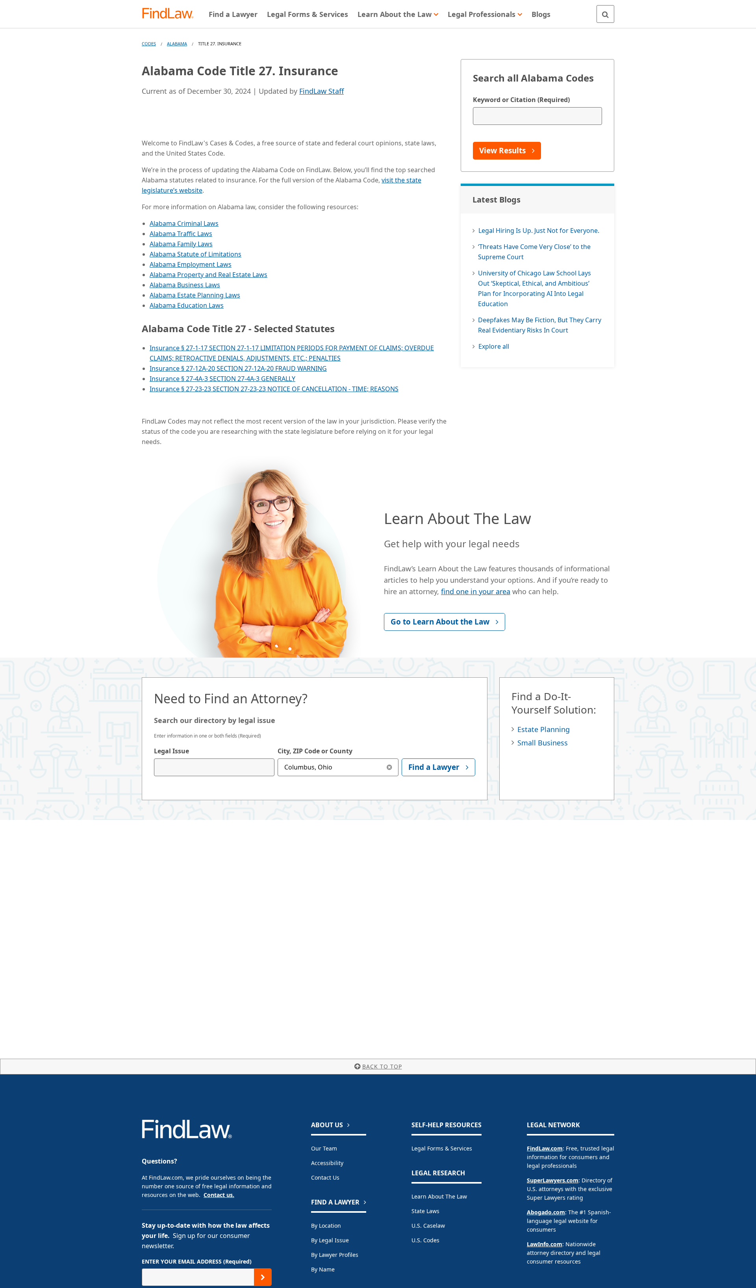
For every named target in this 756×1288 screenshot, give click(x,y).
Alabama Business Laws (185, 285)
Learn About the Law (439, 1196)
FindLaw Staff (321, 91)
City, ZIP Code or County (315, 751)
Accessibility (327, 1163)
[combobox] (214, 767)
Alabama (177, 43)
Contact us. (219, 1195)
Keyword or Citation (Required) (521, 99)
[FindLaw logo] (171, 14)
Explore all (493, 346)
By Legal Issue (330, 1240)
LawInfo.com (544, 1244)
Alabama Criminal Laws (184, 223)
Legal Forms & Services (441, 1148)
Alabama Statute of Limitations (195, 254)
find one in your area (475, 591)
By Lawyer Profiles (334, 1254)
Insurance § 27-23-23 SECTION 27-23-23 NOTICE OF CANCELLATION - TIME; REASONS (274, 389)
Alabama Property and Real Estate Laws (208, 274)
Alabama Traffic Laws (181, 233)
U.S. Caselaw (428, 1225)
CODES (149, 43)
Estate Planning (543, 729)
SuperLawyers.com (552, 1180)
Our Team (324, 1148)
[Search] (605, 14)
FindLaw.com (545, 1148)
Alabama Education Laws (187, 305)
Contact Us (325, 1177)
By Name (323, 1269)
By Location (326, 1225)
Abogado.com (546, 1212)
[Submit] (263, 1277)
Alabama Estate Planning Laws (195, 295)
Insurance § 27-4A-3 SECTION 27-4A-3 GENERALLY (222, 378)
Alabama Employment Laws (191, 264)
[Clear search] (389, 767)
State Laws (425, 1211)
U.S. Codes (425, 1240)
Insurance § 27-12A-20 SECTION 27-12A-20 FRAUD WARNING (238, 368)
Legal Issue (171, 751)
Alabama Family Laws (181, 244)
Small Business (542, 742)
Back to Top (382, 1066)
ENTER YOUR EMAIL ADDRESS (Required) (197, 1261)
